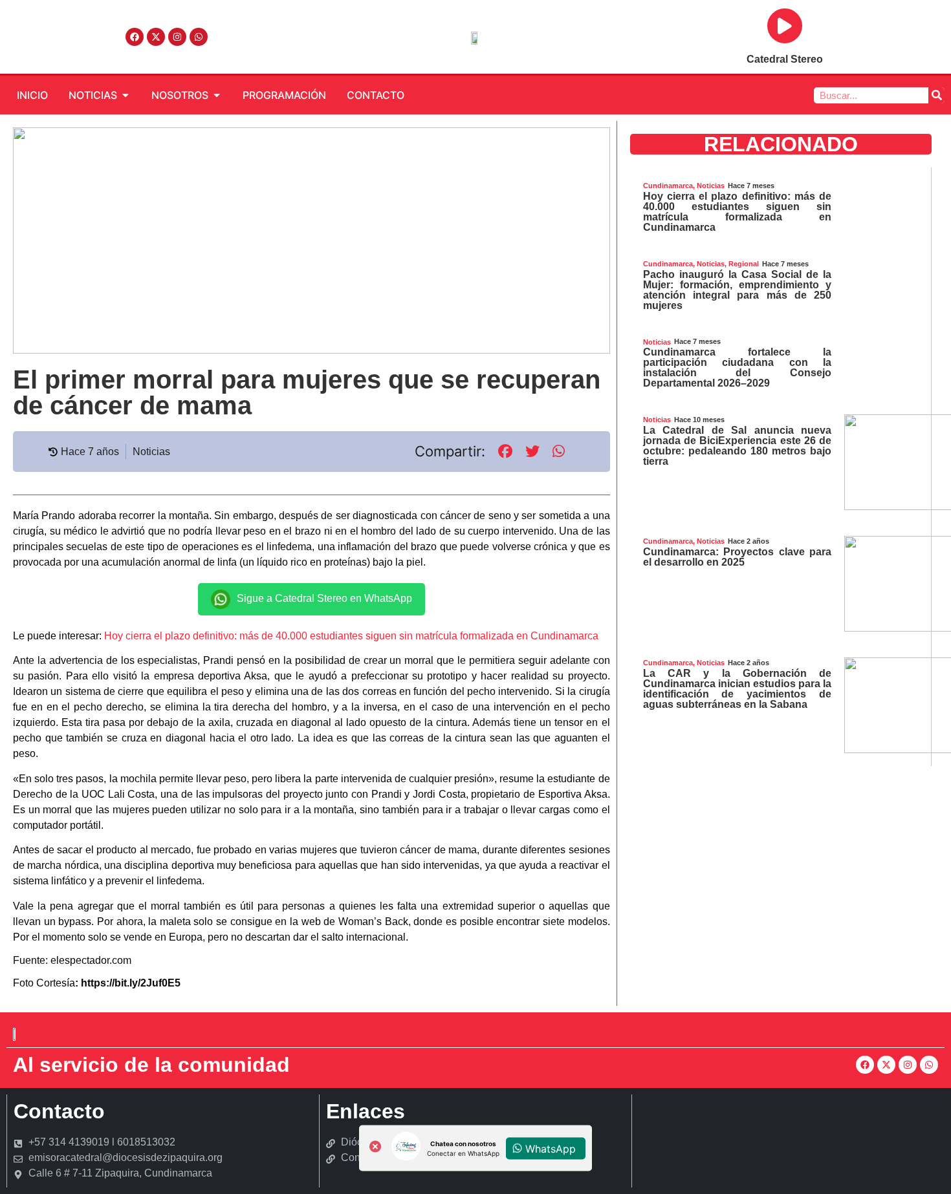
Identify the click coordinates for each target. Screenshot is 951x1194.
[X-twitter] (156, 37)
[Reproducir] (784, 25)
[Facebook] (135, 37)
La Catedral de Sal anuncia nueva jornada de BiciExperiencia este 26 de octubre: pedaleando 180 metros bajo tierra (737, 446)
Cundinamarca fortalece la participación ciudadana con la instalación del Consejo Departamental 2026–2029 (737, 367)
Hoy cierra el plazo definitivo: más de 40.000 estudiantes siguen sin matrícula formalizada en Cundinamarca (351, 635)
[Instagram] (177, 37)
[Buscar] (936, 95)
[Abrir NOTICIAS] (125, 95)
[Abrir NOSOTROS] (217, 95)
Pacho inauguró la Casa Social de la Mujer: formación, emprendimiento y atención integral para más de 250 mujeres (737, 290)
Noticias (151, 451)
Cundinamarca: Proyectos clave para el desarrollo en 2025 (737, 557)
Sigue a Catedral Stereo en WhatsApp (324, 598)
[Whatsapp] (199, 37)
